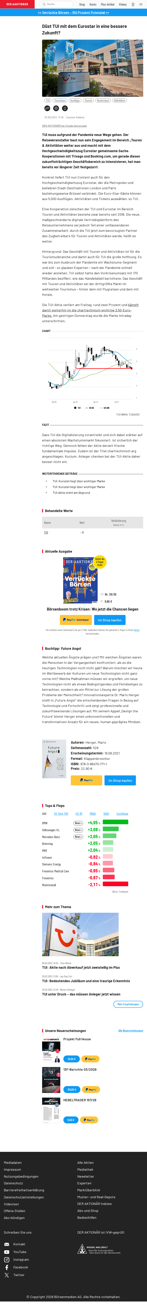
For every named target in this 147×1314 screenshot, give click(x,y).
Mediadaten (13, 1162)
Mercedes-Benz (51, 837)
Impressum (12, 1169)
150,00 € (72, 1089)
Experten (84, 1183)
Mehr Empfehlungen (128, 1004)
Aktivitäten (119, 100)
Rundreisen (103, 100)
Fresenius (48, 878)
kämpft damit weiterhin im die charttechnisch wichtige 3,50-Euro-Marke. (90, 310)
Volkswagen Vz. (51, 830)
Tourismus (60, 100)
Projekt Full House (77, 1039)
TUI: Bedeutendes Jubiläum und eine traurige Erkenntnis (86, 981)
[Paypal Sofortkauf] (86, 780)
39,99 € (72, 1059)
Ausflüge (75, 100)
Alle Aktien (85, 1162)
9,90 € (71, 1120)
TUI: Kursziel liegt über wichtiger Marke (79, 481)
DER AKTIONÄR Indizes (94, 1203)
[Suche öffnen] (44, 4)
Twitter (18, 1275)
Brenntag (47, 844)
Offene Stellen (14, 1211)
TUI (48, 100)
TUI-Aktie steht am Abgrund (71, 492)
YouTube (19, 1252)
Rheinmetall (49, 885)
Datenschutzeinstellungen (24, 1197)
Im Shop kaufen (110, 620)
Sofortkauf (83, 619)
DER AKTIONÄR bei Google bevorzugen (64, 125)
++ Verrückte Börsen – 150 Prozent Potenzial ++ (73, 12)
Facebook (20, 1267)
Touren (88, 100)
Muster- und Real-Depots (96, 1197)
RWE (44, 850)
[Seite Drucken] (56, 108)
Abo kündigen (14, 1218)
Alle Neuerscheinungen (130, 1030)
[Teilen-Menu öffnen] (47, 108)
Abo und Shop (87, 1210)
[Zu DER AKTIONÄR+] (108, 4)
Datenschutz (13, 1183)
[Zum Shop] (82, 4)
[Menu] (142, 4)
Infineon (47, 857)
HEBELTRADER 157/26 (79, 1100)
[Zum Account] (93, 4)
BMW (44, 823)
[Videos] (123, 4)
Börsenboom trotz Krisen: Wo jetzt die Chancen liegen (92, 609)
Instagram (21, 1259)
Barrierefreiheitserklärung (24, 1190)
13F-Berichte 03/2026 (80, 1069)
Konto (137, 630)
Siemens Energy (51, 864)
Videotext (11, 1204)
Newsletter (85, 1176)
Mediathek (85, 1169)
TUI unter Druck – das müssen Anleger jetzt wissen (81, 994)
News (78, 823)
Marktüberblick (88, 1190)
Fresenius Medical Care (55, 871)
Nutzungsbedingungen (21, 1176)
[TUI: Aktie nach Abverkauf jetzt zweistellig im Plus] (92, 934)
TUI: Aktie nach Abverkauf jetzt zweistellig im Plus (81, 967)
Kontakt (19, 1244)
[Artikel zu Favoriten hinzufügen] (65, 108)
